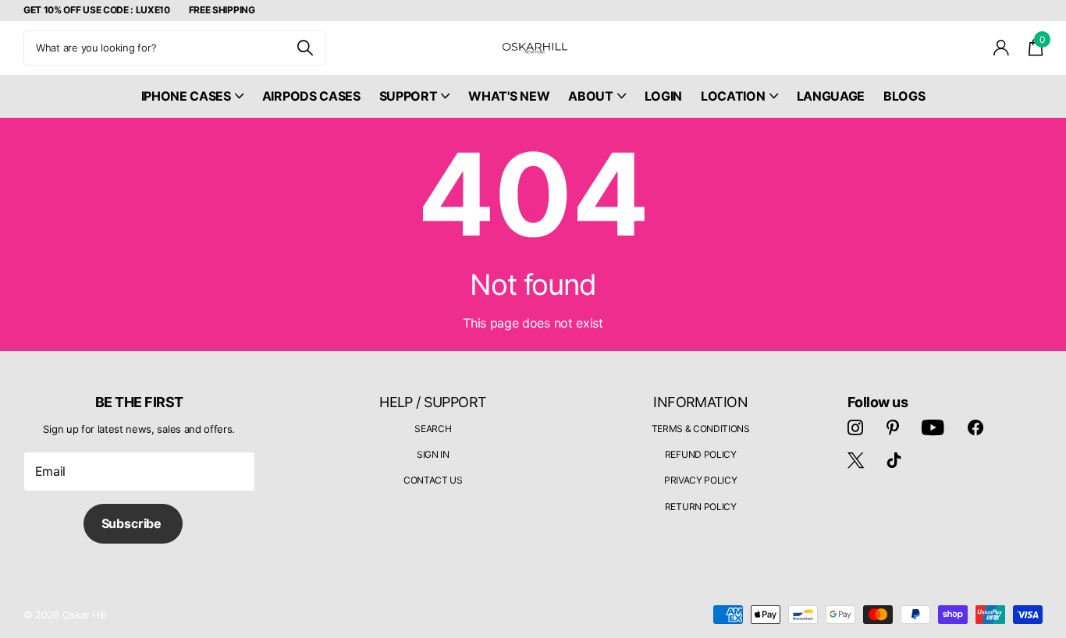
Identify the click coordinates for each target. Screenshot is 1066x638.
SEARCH (432, 428)
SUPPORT (408, 96)
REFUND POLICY (701, 454)
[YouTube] (933, 427)
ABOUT (590, 96)
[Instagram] (855, 427)
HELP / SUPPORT (432, 402)
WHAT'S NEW (508, 96)
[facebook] (975, 427)
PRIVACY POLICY (700, 480)
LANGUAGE (831, 96)
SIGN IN (433, 454)
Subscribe (133, 523)
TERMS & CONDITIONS (701, 428)
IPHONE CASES (186, 96)
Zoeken (304, 48)
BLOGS (904, 96)
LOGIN (663, 96)
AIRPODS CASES (311, 96)
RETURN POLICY (701, 506)
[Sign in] (1001, 48)
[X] (855, 460)
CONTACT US (433, 480)
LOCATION (733, 96)
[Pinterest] (893, 427)
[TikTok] (894, 460)
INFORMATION (700, 402)
